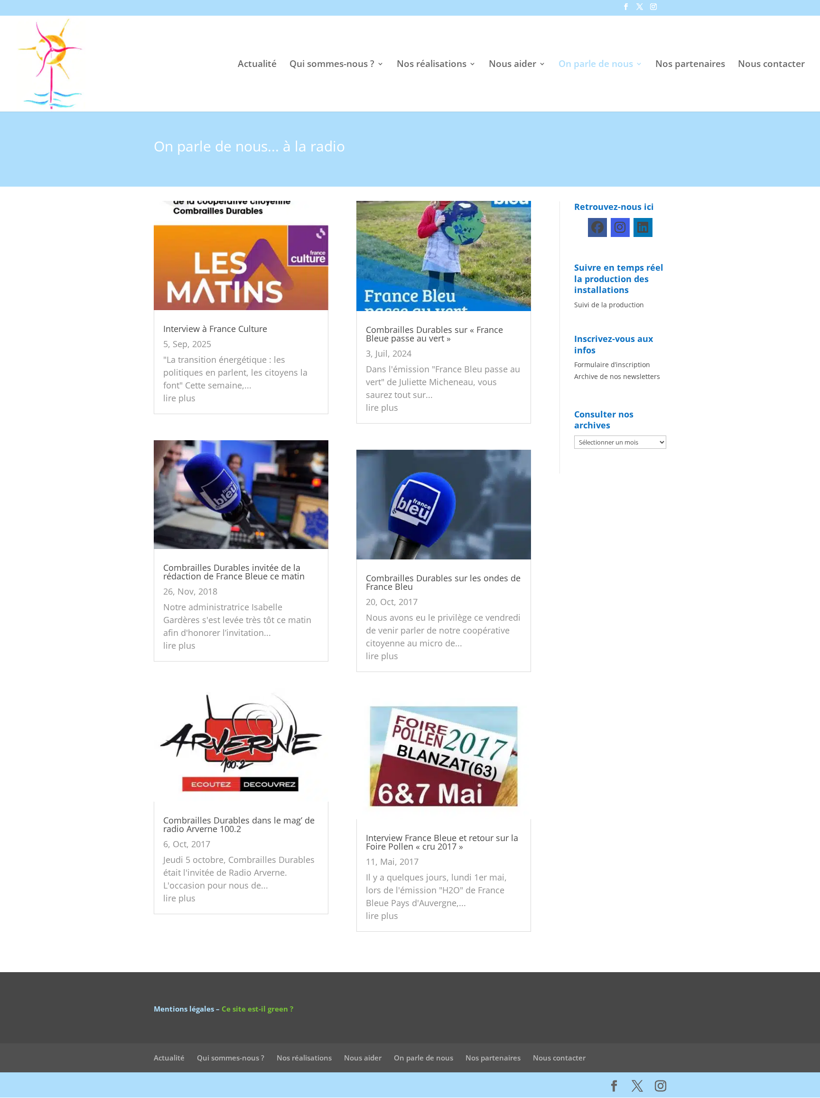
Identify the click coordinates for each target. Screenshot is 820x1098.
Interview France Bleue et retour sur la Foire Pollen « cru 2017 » (442, 842)
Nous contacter (771, 65)
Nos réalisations (431, 65)
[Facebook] (597, 227)
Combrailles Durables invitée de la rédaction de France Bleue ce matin (234, 572)
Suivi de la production (609, 304)
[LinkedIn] (643, 227)
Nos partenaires (690, 65)
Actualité (257, 65)
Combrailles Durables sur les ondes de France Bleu (443, 582)
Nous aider (512, 65)
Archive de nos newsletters (617, 376)
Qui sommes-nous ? (331, 65)
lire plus (179, 398)
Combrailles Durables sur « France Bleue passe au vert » (434, 334)
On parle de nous (596, 65)
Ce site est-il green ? (257, 1008)
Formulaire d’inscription (612, 364)
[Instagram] (620, 227)
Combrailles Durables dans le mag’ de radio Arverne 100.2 (239, 824)
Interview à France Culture (215, 328)
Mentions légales (184, 1008)
